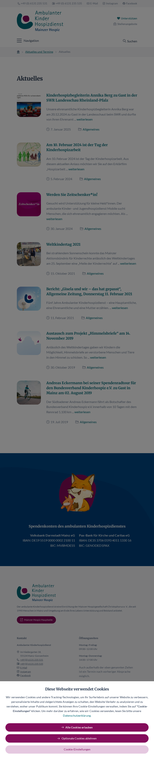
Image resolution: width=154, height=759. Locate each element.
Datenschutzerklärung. (77, 715)
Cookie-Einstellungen (77, 749)
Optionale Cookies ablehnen (79, 738)
